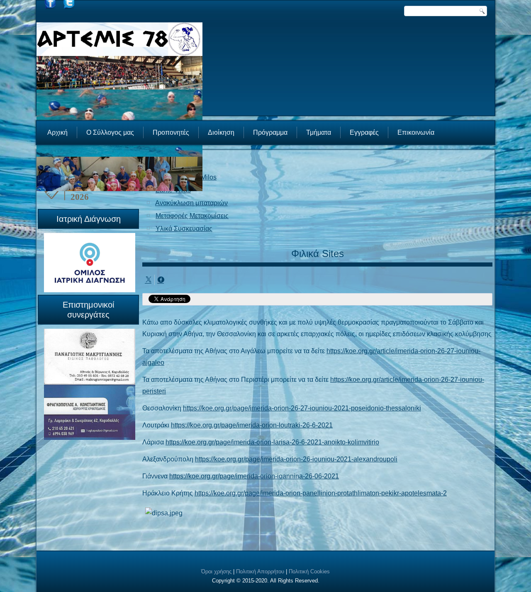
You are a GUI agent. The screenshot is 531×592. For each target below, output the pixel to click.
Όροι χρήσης (216, 571)
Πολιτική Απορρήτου (260, 571)
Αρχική (57, 132)
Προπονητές (171, 132)
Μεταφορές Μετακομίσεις (192, 215)
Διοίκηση (221, 132)
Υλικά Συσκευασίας (184, 228)
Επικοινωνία (415, 132)
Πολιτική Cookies (309, 571)
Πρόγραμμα (270, 132)
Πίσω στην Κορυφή (500, 583)
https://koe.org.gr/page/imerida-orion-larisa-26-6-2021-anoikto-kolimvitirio (272, 442)
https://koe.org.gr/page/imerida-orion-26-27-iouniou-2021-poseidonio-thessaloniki (302, 408)
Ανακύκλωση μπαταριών (191, 202)
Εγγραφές (364, 132)
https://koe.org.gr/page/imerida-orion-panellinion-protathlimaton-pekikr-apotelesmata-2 (321, 493)
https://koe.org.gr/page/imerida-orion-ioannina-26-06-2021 (254, 476)
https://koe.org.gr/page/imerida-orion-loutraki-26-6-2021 (252, 425)
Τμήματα (318, 132)
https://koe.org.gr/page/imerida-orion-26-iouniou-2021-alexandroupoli (296, 459)
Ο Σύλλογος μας (110, 132)
